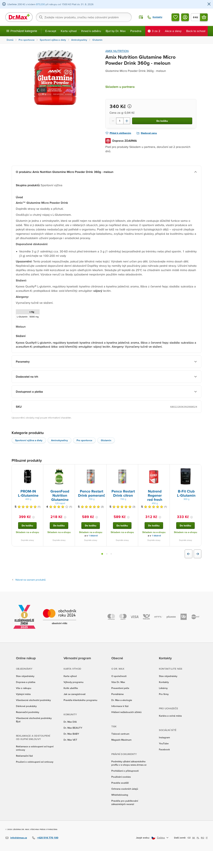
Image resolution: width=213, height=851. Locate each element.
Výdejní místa (23, 694)
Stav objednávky (25, 676)
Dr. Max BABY (71, 733)
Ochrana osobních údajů (124, 788)
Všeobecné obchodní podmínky (33, 700)
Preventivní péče (120, 688)
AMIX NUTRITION (117, 51)
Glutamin (106, 440)
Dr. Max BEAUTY (73, 727)
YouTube (164, 743)
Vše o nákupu (23, 688)
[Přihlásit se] (185, 17)
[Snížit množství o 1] (112, 121)
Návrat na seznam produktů (30, 579)
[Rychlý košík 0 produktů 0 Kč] (204, 17)
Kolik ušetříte (71, 688)
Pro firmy (164, 694)
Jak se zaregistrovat (75, 694)
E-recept (50, 31)
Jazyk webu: (143, 837)
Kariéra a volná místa (170, 715)
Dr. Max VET (70, 739)
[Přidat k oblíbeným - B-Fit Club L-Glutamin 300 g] (198, 468)
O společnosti (118, 676)
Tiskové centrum (120, 733)
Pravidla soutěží (120, 782)
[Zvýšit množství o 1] (126, 121)
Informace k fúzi (119, 706)
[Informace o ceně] (129, 106)
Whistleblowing (119, 794)
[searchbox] (84, 17)
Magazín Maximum (121, 739)
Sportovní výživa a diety (28, 440)
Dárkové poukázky (26, 706)
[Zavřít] (209, 4)
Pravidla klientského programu (80, 700)
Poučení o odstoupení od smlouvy (34, 761)
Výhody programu (73, 682)
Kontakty (164, 682)
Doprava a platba (25, 682)
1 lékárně (93, 535)
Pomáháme (117, 694)
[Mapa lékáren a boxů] (141, 17)
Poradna (135, 31)
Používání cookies (121, 776)
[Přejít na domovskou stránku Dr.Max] (19, 17)
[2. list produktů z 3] (107, 554)
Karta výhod (69, 31)
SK (193, 837)
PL (198, 837)
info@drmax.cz (18, 837)
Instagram (164, 737)
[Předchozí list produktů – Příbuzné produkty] (188, 554)
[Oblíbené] (175, 17)
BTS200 (40, 4)
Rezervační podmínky (27, 712)
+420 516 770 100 (47, 837)
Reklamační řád (24, 755)
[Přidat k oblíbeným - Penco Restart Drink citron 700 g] (134, 468)
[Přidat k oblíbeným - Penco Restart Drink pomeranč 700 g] (103, 468)
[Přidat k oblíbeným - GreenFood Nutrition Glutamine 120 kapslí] (71, 468)
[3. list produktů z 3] (111, 554)
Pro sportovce (84, 440)
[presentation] (27, 476)
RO (202, 837)
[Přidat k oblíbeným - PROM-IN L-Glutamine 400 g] (39, 468)
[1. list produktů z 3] (102, 553)
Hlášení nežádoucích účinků (126, 712)
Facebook (164, 749)
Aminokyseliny (59, 440)
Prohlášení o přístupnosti (125, 770)
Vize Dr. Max (118, 682)
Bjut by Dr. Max (116, 31)
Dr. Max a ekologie (121, 700)
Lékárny (163, 688)
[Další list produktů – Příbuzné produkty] (197, 554)
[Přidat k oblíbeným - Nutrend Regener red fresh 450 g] (166, 468)
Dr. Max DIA (70, 721)
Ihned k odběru (91, 31)
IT (207, 837)
